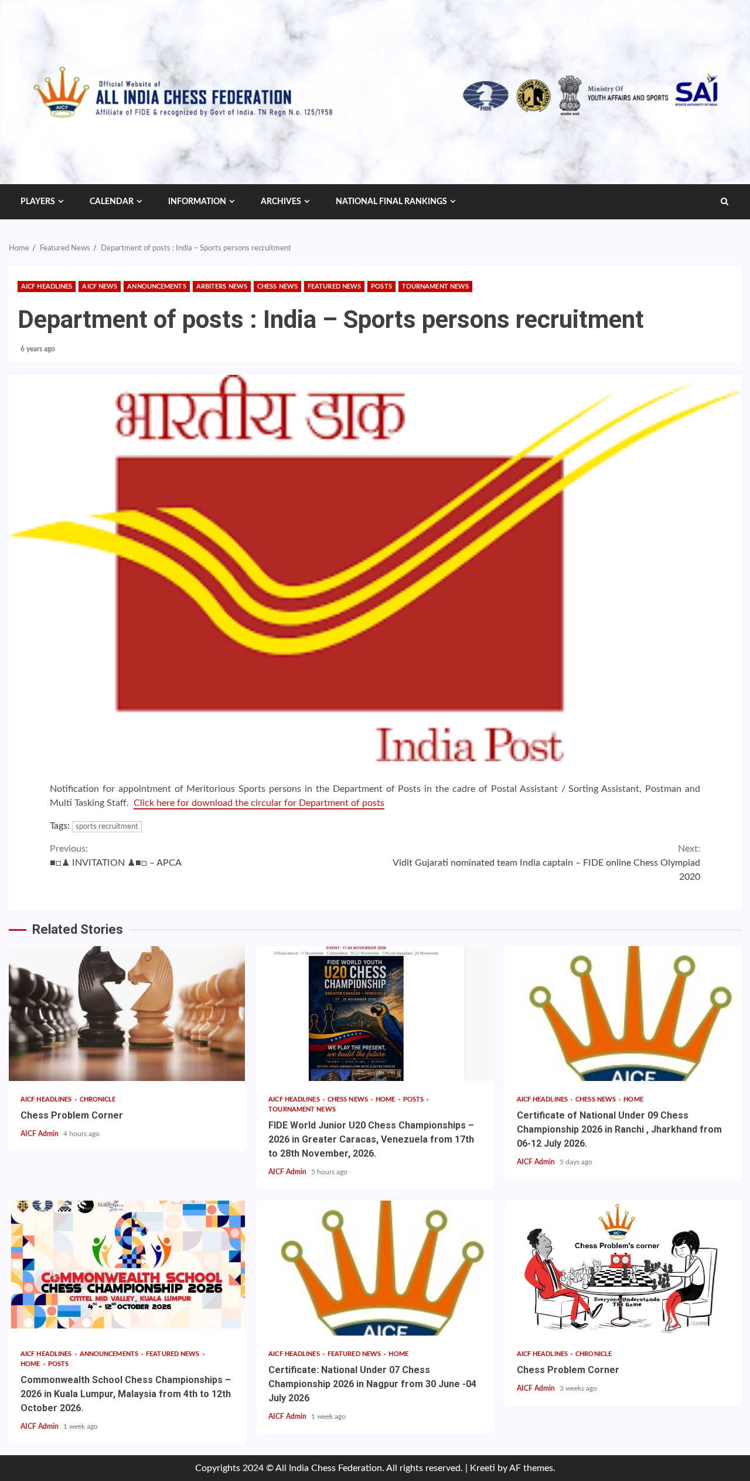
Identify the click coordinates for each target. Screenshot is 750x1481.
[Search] (724, 202)
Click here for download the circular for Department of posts (259, 803)
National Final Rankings (391, 202)
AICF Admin (40, 1133)
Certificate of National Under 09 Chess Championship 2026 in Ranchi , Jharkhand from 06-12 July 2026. (623, 1013)
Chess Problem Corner (127, 1013)
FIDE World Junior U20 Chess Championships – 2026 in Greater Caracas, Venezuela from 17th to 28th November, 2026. (375, 1013)
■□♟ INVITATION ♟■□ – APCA (116, 855)
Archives (281, 202)
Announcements (156, 286)
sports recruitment (107, 827)
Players (38, 202)
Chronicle (98, 1099)
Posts (381, 286)
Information (197, 202)
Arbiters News (221, 286)
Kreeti (482, 1468)
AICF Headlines (46, 286)
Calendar (112, 202)
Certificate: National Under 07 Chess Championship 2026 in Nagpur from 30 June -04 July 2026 (375, 1268)
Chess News (277, 286)
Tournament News (435, 286)
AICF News (99, 286)
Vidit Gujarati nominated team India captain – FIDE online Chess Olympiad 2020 (546, 863)
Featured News (334, 286)
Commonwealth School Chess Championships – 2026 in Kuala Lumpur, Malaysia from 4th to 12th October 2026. (127, 1268)
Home (386, 1099)
